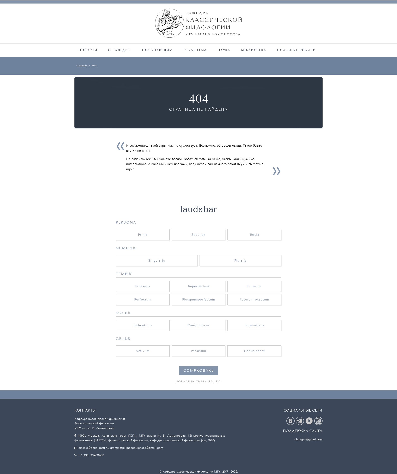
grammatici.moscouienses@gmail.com (136, 448)
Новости (88, 50)
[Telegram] (300, 420)
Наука (224, 50)
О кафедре (119, 50)
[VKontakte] (291, 420)
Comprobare (198, 371)
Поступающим (157, 50)
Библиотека (253, 50)
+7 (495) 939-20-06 (91, 455)
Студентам (195, 50)
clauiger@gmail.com (308, 439)
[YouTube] (318, 420)
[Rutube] (309, 420)
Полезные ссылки (296, 50)
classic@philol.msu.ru (93, 448)
